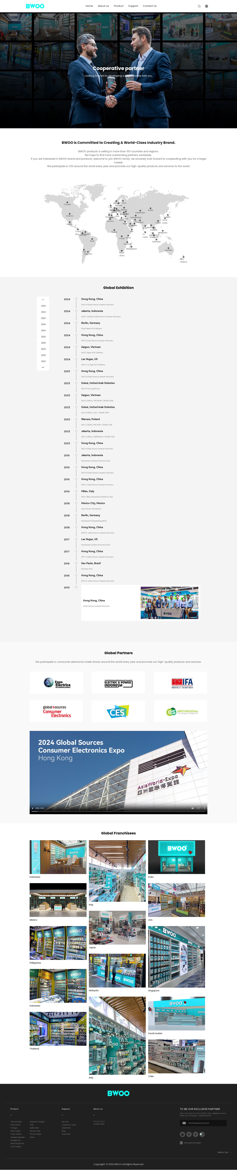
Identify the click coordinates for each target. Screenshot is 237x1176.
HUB (31, 1124)
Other (32, 1137)
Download (66, 1134)
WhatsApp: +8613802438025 (200, 1116)
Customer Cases (69, 1124)
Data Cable (15, 1131)
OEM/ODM (66, 1128)
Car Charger (15, 1146)
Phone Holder (35, 1134)
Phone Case (35, 1131)
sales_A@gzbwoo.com (216, 1113)
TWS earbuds (16, 1121)
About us (103, 6)
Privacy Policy (99, 1121)
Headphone (15, 1140)
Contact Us (150, 6)
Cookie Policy (99, 1124)
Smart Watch (16, 1134)
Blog (63, 1131)
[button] (43, 300)
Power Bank (15, 1124)
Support (133, 6)
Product (118, 6)
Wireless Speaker (17, 1137)
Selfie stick (34, 1128)
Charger (14, 1128)
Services (65, 1121)
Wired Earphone (17, 1143)
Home (89, 6)
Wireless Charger (37, 1121)
